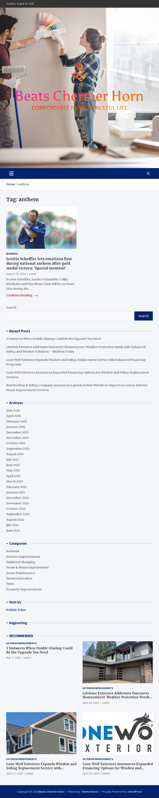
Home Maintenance (20, 573)
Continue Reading (19, 295)
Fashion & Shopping (20, 562)
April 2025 (13, 476)
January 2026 (15, 427)
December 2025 (17, 432)
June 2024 (13, 530)
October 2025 (15, 443)
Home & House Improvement (27, 567)
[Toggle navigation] (11, 173)
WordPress (135, 791)
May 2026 (13, 410)
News (10, 584)
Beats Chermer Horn (51, 791)
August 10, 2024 (16, 274)
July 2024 (12, 525)
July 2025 (12, 460)
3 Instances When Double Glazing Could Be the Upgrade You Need (53, 339)
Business (12, 253)
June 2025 (13, 465)
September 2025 (18, 449)
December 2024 (17, 498)
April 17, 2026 (14, 773)
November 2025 (17, 438)
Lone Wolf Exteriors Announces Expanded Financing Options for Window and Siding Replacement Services (118, 768)
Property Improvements (23, 589)
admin (32, 274)
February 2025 (16, 487)
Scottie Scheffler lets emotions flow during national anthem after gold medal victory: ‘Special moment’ (39, 263)
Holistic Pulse (16, 610)
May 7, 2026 (13, 657)
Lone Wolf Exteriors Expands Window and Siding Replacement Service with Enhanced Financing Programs (41, 768)
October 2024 (16, 509)
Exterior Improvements (23, 557)
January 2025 (15, 492)
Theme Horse (89, 791)
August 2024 (15, 520)
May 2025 (13, 470)
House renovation (19, 578)
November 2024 (17, 503)
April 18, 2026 (91, 703)
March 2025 (14, 481)
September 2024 (18, 514)
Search (11, 307)
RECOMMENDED (21, 636)
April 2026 (13, 416)
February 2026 (16, 421)
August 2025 (15, 454)
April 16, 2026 (91, 773)
